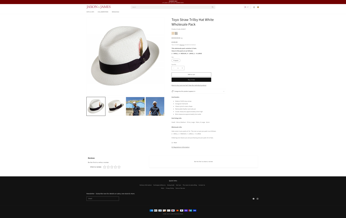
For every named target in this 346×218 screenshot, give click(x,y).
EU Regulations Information (181, 147)
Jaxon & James (170, 213)
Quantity (174, 64)
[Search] (212, 7)
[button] (258, 7)
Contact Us (202, 185)
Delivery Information (146, 185)
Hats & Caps (90, 12)
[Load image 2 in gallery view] (115, 106)
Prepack (175, 60)
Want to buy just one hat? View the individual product (189, 85)
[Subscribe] (117, 199)
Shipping (182, 44)
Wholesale (115, 12)
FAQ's (162, 188)
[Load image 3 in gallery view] (135, 106)
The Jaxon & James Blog (190, 185)
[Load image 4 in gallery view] (155, 106)
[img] (176, 38)
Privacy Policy (170, 188)
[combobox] (173, 7)
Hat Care (178, 185)
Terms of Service (180, 188)
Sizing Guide (170, 185)
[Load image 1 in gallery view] (95, 106)
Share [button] (175, 142)
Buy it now (191, 80)
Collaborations (103, 12)
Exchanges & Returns (159, 185)
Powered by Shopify (178, 213)
